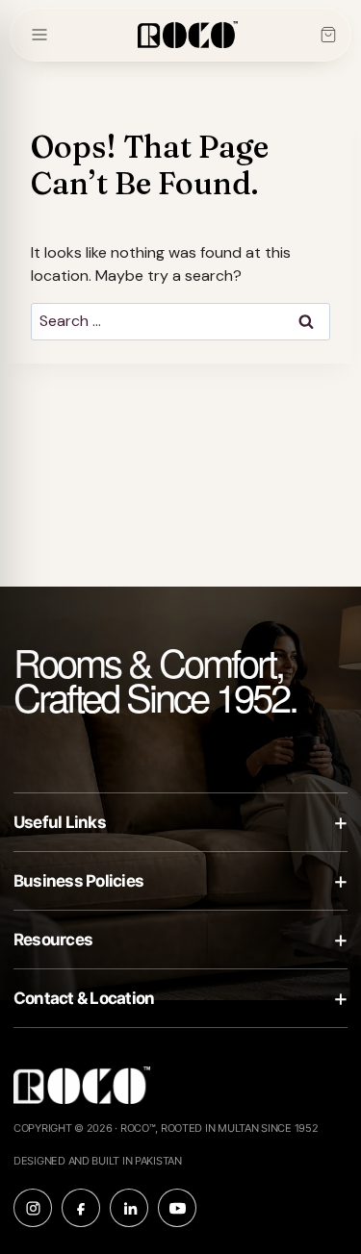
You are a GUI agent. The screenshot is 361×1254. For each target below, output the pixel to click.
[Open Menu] (39, 34)
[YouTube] (177, 1208)
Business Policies (180, 880)
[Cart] (328, 34)
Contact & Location (180, 998)
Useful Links (180, 822)
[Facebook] (81, 1208)
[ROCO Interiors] (188, 35)
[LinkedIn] (129, 1208)
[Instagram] (32, 1208)
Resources (180, 939)
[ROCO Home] (81, 1091)
